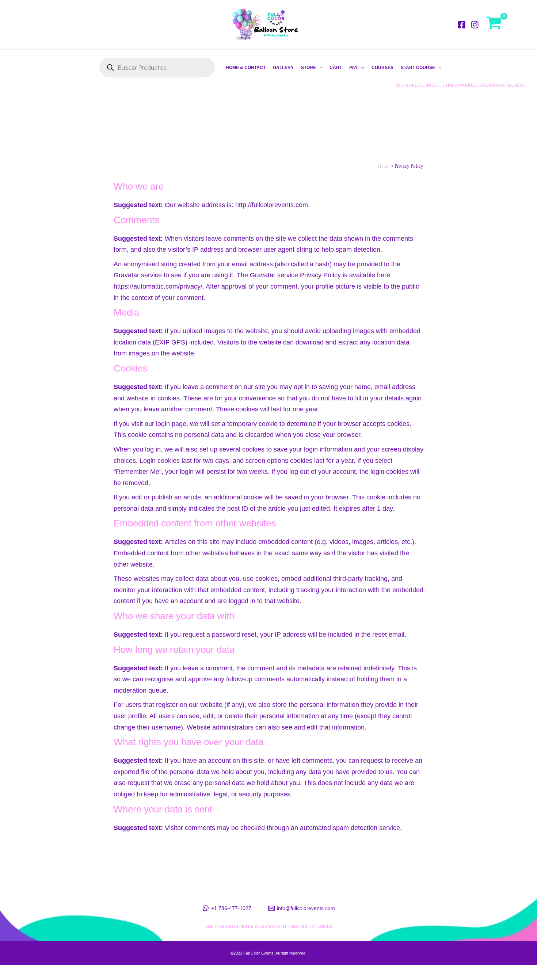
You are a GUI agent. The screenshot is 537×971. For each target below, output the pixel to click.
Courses (382, 67)
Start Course (418, 67)
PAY (353, 67)
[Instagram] (475, 24)
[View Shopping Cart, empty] (493, 24)
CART (336, 67)
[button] (319, 67)
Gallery (283, 67)
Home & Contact (246, 67)
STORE (308, 67)
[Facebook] (461, 24)
